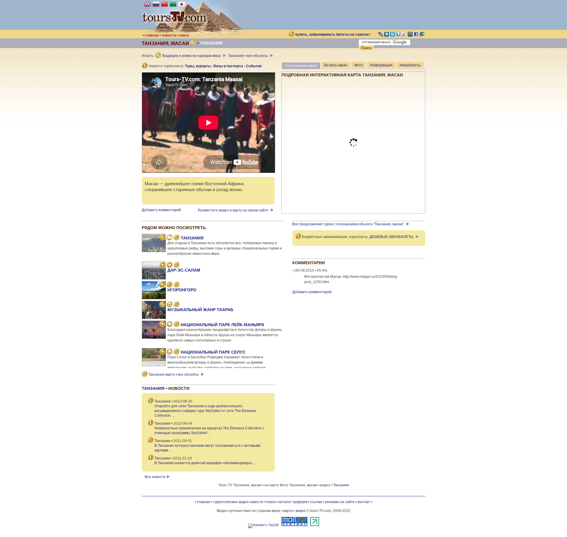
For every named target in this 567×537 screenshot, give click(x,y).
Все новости (155, 477)
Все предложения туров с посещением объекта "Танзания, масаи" (348, 224)
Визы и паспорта (228, 66)
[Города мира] (169, 265)
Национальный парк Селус (213, 352)
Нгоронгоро (181, 290)
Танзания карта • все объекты (174, 374)
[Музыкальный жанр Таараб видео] (162, 305)
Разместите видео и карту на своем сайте (233, 210)
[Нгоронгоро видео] (162, 285)
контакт (364, 502)
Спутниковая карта (301, 66)
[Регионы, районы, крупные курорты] (169, 285)
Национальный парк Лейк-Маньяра (222, 324)
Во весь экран (335, 65)
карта (288, 511)
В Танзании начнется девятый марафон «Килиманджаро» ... (205, 463)
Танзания (211, 43)
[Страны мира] (169, 238)
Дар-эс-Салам (183, 270)
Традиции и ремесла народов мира (191, 56)
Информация (381, 65)
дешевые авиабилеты (391, 237)
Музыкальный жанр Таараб (200, 309)
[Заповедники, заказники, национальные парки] (169, 324)
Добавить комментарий (161, 210)
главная (152, 35)
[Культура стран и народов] (169, 305)
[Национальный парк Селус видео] (162, 352)
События (254, 66)
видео (301, 511)
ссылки (316, 502)
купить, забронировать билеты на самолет (332, 34)
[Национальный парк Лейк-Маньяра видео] (162, 324)
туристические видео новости (238, 502)
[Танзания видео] (162, 238)
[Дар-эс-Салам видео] (162, 265)
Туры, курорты (198, 66)
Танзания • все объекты (248, 56)
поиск (184, 35)
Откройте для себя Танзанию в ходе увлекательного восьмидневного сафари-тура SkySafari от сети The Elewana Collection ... (205, 411)
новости (169, 35)
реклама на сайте (340, 502)
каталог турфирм (292, 502)
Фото (358, 65)
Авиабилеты (410, 65)
